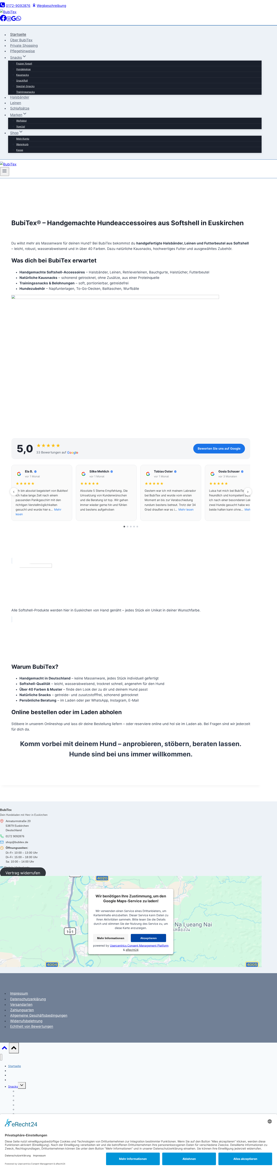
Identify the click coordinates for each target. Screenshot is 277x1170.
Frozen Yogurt (24, 63)
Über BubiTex (21, 40)
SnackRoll (22, 80)
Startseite (18, 35)
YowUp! (20, 126)
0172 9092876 (15, 836)
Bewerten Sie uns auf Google (219, 448)
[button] (41, 493)
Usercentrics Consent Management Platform (139, 945)
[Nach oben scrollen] (4, 1049)
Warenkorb (22, 144)
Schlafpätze (19, 108)
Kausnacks (22, 74)
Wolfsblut (21, 120)
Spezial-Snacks (25, 86)
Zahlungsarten (22, 1010)
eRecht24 (132, 949)
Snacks (13, 1086)
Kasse (19, 149)
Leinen (15, 103)
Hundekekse (23, 69)
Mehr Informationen (110, 938)
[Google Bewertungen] (13, 20)
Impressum (19, 993)
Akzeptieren (148, 938)
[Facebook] (3, 20)
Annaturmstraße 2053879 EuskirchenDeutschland (18, 825)
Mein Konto (22, 138)
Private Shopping (24, 46)
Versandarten (21, 1005)
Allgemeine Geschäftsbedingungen (38, 1015)
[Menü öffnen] (4, 171)
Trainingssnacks (25, 91)
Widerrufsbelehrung (26, 1021)
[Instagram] (8, 20)
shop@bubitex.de (17, 842)
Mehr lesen (185, 509)
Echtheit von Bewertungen (31, 1027)
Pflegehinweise (22, 51)
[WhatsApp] (18, 20)
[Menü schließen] (1, 1057)
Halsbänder (19, 97)
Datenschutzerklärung (28, 999)
